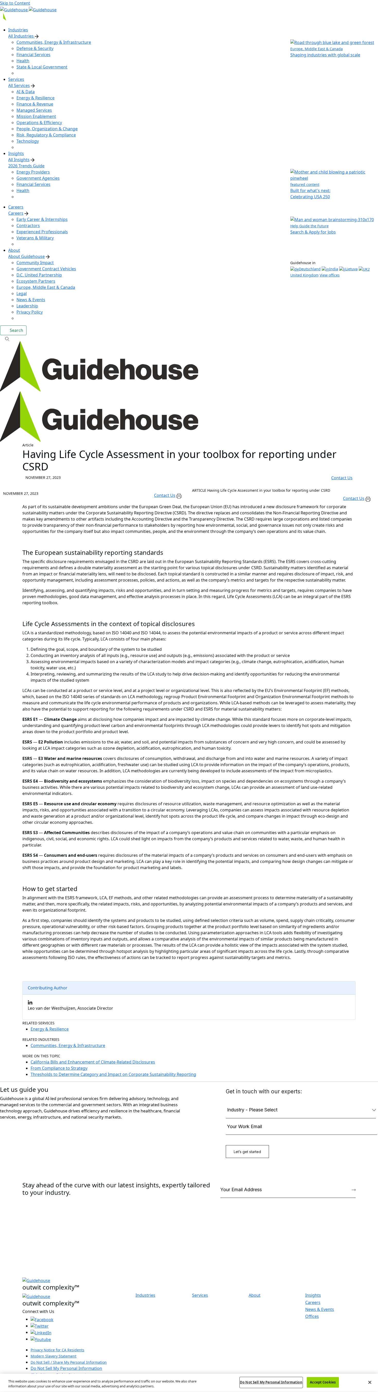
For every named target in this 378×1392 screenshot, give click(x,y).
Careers (15, 213)
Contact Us (342, 478)
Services (200, 1295)
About (254, 1295)
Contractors (28, 225)
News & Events (30, 299)
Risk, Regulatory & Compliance (46, 135)
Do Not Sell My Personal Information (66, 1368)
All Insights (19, 159)
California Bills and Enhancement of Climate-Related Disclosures (93, 1062)
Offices (312, 1316)
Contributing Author (47, 988)
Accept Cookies (323, 1382)
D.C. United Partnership (39, 275)
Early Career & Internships (42, 219)
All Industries (21, 36)
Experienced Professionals (42, 232)
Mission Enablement (36, 116)
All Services (19, 85)
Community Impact (35, 262)
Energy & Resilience (35, 98)
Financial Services (33, 54)
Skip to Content (15, 3)
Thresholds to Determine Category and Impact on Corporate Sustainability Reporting (113, 1074)
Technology (27, 141)
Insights (313, 1295)
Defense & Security (34, 48)
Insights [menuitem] (16, 153)
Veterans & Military (35, 238)
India (333, 268)
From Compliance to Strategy (59, 1068)
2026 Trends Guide (26, 166)
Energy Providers (33, 172)
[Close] (369, 1382)
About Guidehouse (26, 256)
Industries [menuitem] (18, 30)
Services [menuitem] (16, 79)
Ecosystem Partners (35, 281)
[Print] (179, 495)
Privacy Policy (29, 312)
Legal (21, 293)
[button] (189, 338)
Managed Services (34, 110)
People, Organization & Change (47, 129)
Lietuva (351, 268)
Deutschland (310, 268)
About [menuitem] (14, 250)
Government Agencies (38, 178)
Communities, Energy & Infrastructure (53, 42)
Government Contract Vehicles (46, 269)
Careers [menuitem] (15, 207)
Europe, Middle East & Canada (45, 287)
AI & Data (25, 91)
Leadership (27, 306)
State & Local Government (41, 67)
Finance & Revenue (34, 104)
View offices (330, 275)
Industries (145, 1295)
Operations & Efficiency (39, 122)
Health (22, 61)
